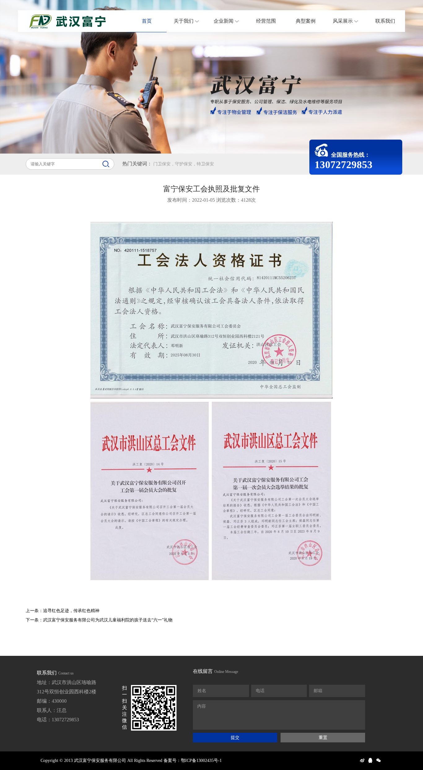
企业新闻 (223, 21)
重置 (323, 737)
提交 (235, 737)
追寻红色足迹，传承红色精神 (71, 610)
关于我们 (184, 21)
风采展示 (343, 21)
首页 (147, 21)
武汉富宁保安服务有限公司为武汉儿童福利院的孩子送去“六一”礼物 (107, 620)
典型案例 (306, 21)
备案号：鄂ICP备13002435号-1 (193, 760)
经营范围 (266, 21)
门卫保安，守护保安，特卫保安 (183, 164)
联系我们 (385, 21)
